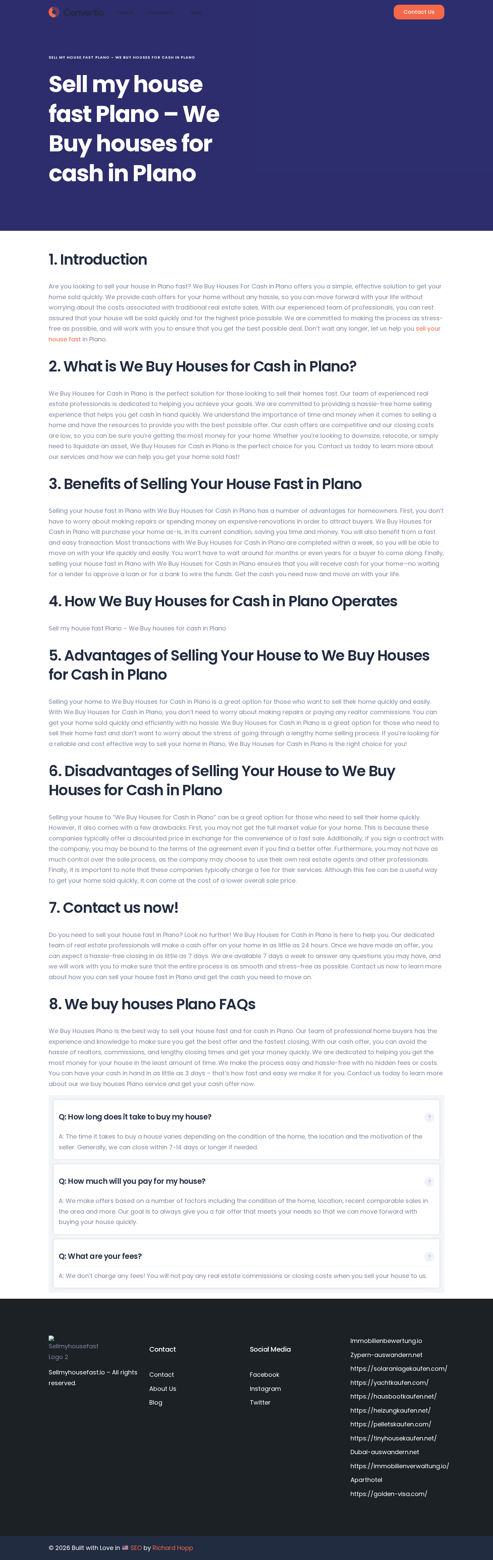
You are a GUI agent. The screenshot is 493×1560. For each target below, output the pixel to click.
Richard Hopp (173, 1548)
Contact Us (419, 12)
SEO (136, 1548)
